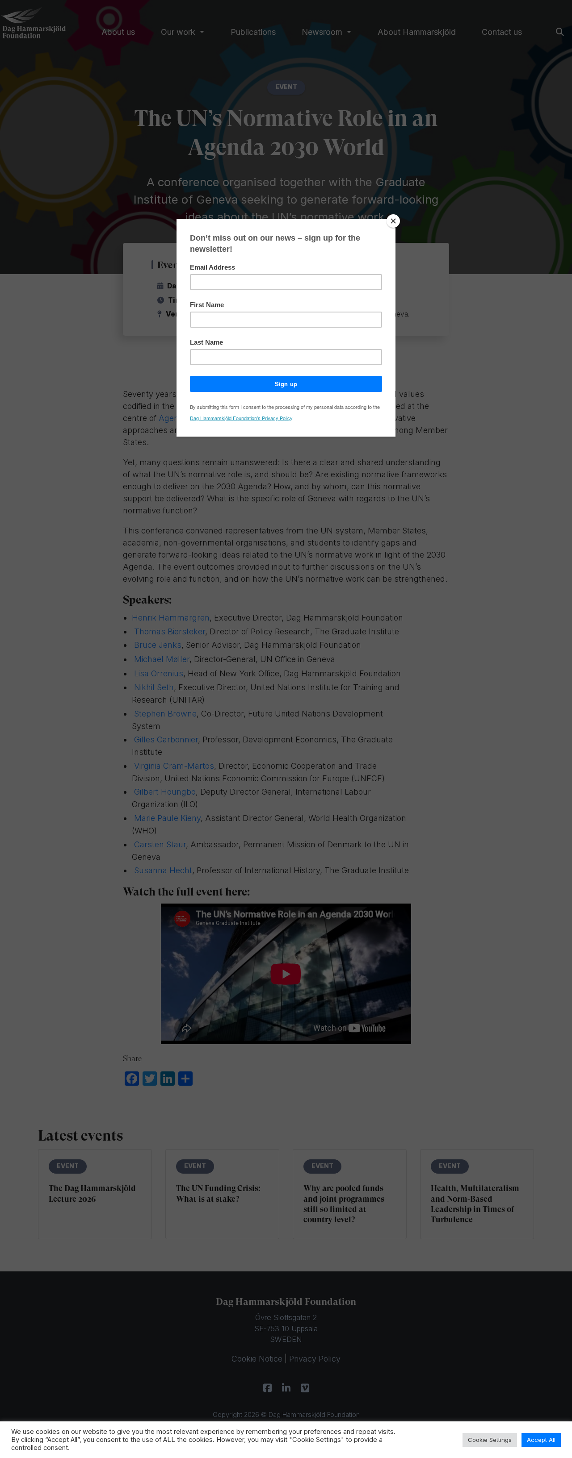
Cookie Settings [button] (490, 1439)
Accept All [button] (541, 1439)
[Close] (393, 221)
